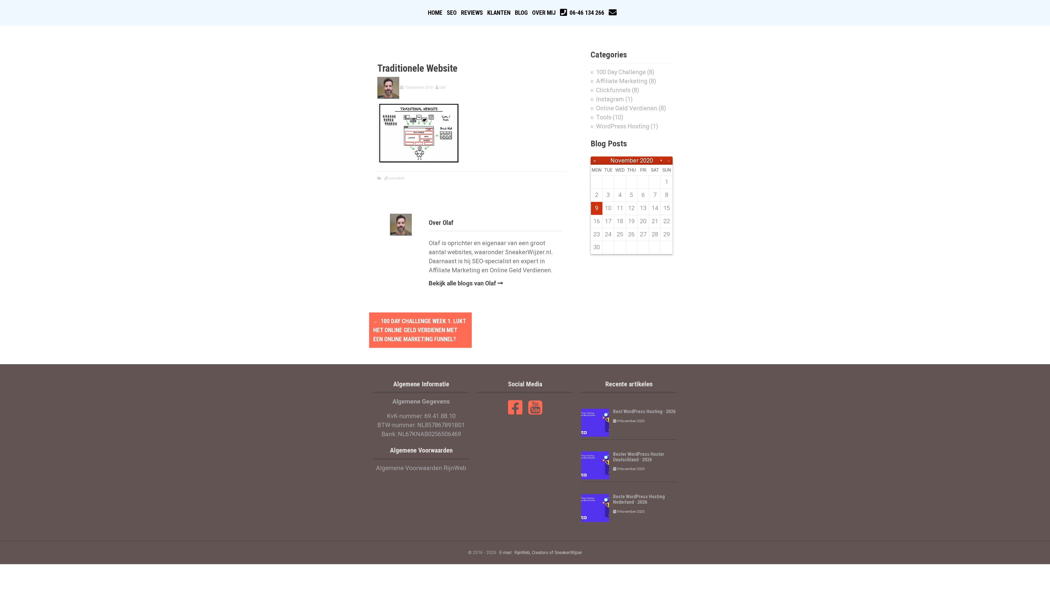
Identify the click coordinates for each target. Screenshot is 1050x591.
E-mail (505, 552)
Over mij (544, 12)
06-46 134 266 (587, 12)
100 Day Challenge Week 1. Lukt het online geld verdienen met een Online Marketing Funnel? (419, 330)
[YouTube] (535, 411)
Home (435, 12)
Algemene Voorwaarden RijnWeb (421, 468)
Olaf (442, 87)
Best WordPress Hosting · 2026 (644, 411)
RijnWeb (522, 552)
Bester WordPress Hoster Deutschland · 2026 (638, 456)
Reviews (472, 12)
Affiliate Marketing (622, 81)
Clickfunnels (613, 90)
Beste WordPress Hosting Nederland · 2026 (639, 499)
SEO (452, 12)
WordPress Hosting (622, 126)
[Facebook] (515, 411)
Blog (521, 12)
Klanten (499, 12)
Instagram (610, 99)
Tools (603, 117)
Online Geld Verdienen (626, 108)
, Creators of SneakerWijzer (556, 552)
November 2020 (631, 160)
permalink (396, 178)
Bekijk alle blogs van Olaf (462, 283)
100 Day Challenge (621, 72)
